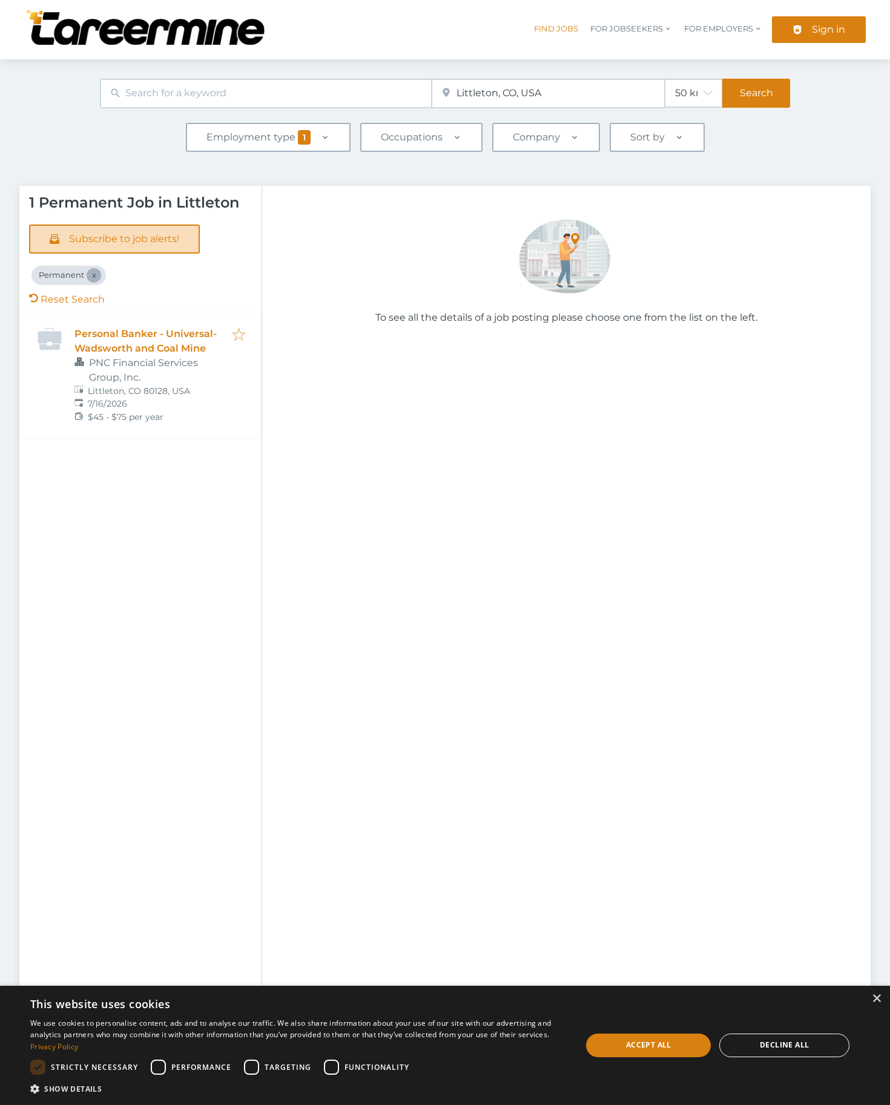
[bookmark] (238, 335)
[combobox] (266, 93)
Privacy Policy (54, 1046)
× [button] (876, 998)
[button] (297, 1088)
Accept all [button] (648, 1045)
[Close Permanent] (94, 275)
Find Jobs (556, 28)
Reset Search (73, 299)
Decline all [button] (784, 1045)
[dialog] (445, 1045)
